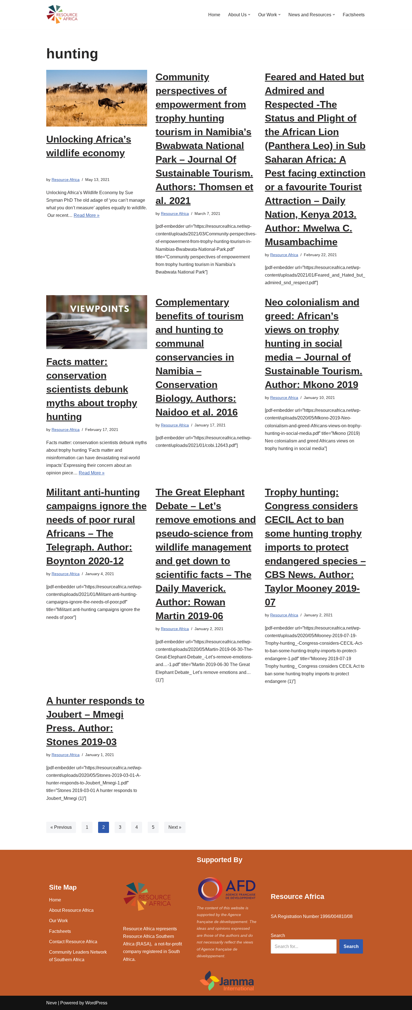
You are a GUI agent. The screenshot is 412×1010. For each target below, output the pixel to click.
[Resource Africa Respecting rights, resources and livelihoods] (63, 14)
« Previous (61, 827)
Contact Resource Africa (73, 941)
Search (278, 935)
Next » (174, 827)
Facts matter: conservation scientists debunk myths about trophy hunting (91, 389)
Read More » (86, 215)
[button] (249, 14)
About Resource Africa (71, 910)
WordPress (96, 1002)
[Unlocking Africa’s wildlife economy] (96, 98)
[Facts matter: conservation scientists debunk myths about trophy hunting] (96, 322)
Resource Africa (66, 179)
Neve (51, 1002)
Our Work (58, 920)
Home (214, 14)
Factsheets (354, 14)
